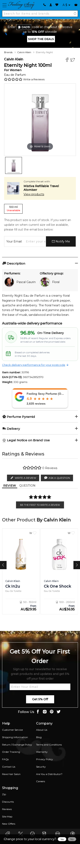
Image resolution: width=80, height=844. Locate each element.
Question (27, 485)
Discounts (8, 801)
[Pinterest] (51, 712)
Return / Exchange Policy (17, 744)
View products (34, 194)
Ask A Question (59, 477)
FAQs (5, 759)
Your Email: (14, 241)
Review (9, 485)
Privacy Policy (44, 759)
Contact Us (8, 766)
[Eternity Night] (13, 165)
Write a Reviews (34, 79)
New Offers (8, 823)
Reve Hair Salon (11, 774)
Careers (40, 781)
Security (41, 766)
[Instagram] (44, 712)
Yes (62, 839)
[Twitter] (73, 60)
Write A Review (25, 477)
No (72, 839)
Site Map (7, 816)
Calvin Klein (24, 52)
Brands (8, 52)
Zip (4, 794)
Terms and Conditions (49, 744)
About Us (41, 729)
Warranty (42, 751)
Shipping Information (15, 737)
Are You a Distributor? (49, 774)
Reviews (7, 809)
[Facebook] (67, 60)
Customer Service (12, 729)
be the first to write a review (40, 504)
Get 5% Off (40, 699)
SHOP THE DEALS (41, 39)
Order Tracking (11, 751)
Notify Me (62, 241)
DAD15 (26, 27)
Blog (39, 737)
